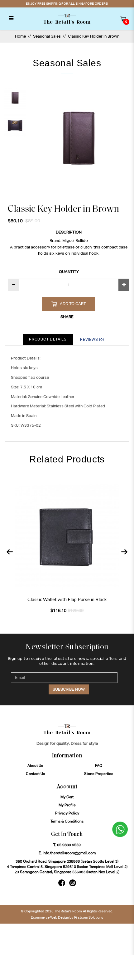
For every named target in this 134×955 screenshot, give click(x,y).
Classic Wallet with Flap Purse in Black (67, 599)
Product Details (48, 339)
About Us (35, 765)
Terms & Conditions (67, 821)
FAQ (98, 765)
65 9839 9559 (69, 845)
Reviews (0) (92, 339)
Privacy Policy (67, 813)
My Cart (67, 797)
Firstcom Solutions (88, 917)
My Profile (67, 805)
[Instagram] (72, 882)
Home (20, 36)
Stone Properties (98, 774)
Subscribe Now (69, 689)
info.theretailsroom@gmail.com (69, 853)
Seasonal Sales (47, 36)
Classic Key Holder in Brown (93, 36)
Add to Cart (73, 303)
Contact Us (35, 774)
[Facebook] (61, 882)
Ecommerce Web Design (50, 917)
